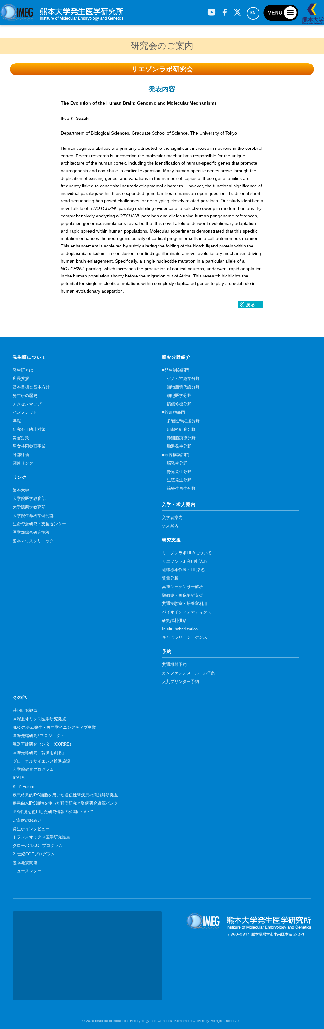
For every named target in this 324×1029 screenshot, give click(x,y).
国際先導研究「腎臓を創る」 (39, 753)
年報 (17, 421)
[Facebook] (224, 9)
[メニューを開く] (280, 13)
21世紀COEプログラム (34, 854)
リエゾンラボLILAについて (187, 553)
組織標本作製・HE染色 (183, 570)
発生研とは (23, 370)
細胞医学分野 (179, 395)
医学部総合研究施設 (31, 532)
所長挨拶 (21, 378)
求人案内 (170, 526)
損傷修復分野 (179, 404)
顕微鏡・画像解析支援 (182, 595)
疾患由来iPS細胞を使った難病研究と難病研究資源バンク (65, 803)
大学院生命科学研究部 (33, 516)
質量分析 (170, 578)
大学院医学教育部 (29, 498)
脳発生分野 (177, 463)
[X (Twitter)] (237, 9)
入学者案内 (172, 517)
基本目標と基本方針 (31, 387)
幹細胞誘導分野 (181, 438)
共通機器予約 (174, 664)
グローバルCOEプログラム (38, 845)
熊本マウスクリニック (33, 541)
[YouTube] (211, 9)
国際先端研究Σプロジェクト (39, 736)
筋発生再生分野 (181, 488)
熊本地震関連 (25, 863)
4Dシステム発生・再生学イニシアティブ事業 (54, 727)
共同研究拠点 (25, 710)
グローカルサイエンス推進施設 (41, 761)
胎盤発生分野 (179, 446)
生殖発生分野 (179, 480)
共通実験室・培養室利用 (184, 603)
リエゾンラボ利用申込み (184, 561)
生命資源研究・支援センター (39, 524)
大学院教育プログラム (33, 769)
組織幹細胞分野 (181, 429)
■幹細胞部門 (173, 412)
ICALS (19, 778)
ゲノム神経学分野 (183, 378)
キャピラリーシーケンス (184, 637)
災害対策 (21, 438)
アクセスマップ (27, 404)
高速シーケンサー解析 (182, 587)
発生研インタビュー (31, 829)
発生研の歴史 (25, 395)
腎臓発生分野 (179, 472)
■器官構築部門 (175, 455)
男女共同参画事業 (29, 446)
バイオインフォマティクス (186, 612)
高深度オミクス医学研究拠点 (39, 719)
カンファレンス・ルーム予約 (188, 673)
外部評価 (21, 455)
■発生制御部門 (175, 370)
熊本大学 (21, 490)
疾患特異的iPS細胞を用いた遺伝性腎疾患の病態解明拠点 (65, 795)
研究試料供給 (174, 620)
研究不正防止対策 (29, 429)
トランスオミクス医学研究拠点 (41, 837)
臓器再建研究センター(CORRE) (42, 744)
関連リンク (23, 463)
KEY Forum (23, 786)
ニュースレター (27, 871)
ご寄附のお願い (27, 820)
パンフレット (25, 412)
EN (253, 12)
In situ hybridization (180, 629)
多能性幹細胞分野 (183, 421)
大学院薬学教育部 (29, 507)
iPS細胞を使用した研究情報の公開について (53, 812)
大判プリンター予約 (180, 681)
